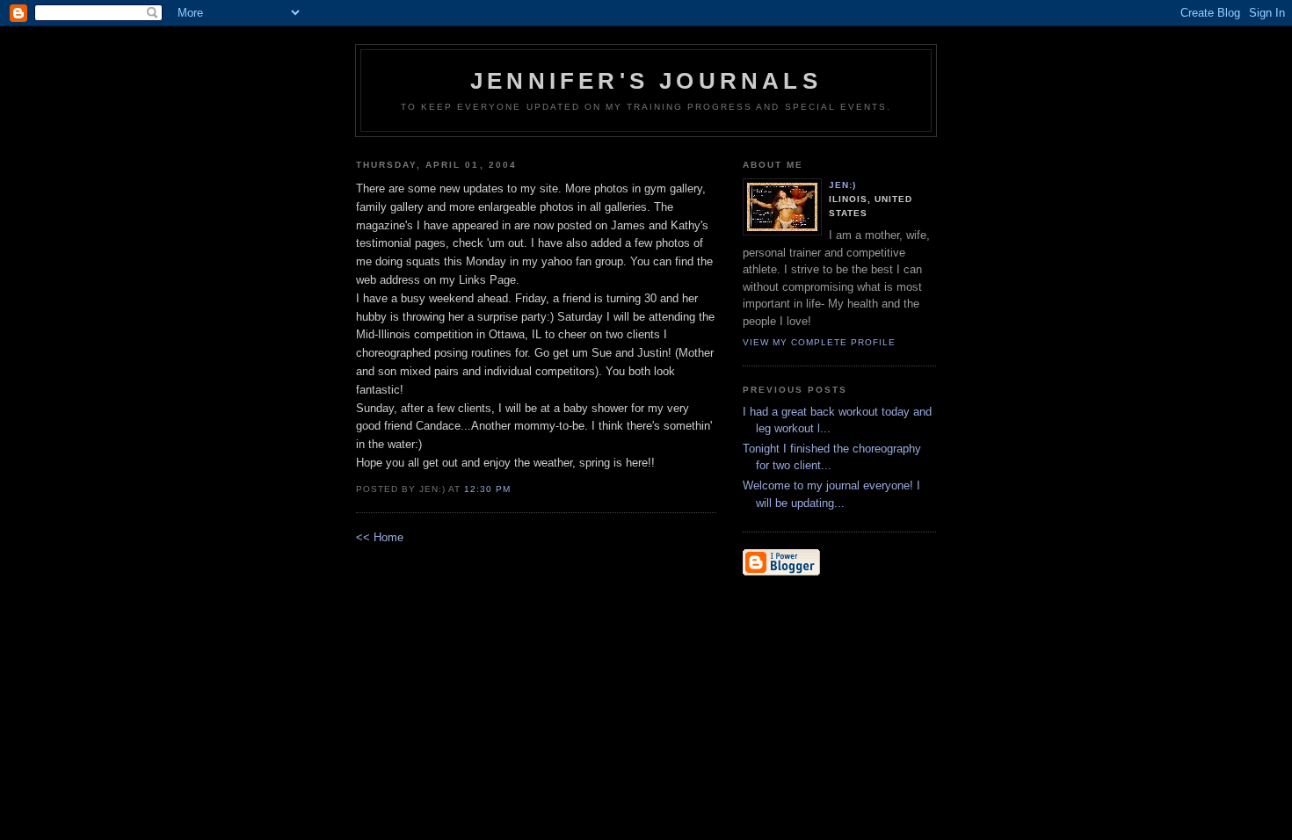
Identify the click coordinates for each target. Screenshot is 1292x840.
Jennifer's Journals (646, 81)
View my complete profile (819, 342)
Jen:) (842, 185)
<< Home (379, 537)
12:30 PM (487, 489)
